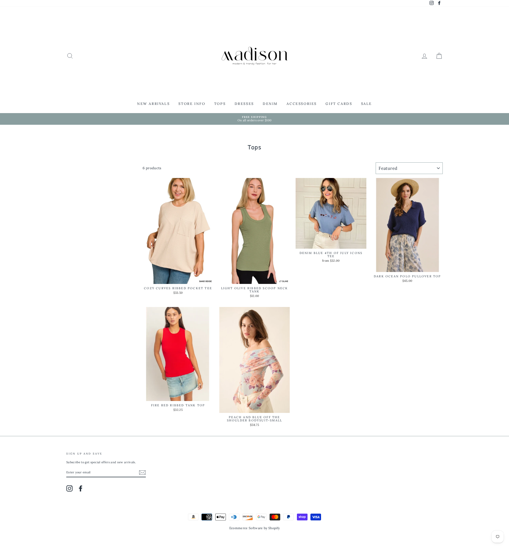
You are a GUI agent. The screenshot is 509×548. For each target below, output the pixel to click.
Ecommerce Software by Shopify (254, 528)
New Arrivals (153, 103)
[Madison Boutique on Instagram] (69, 488)
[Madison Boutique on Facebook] (80, 488)
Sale (366, 103)
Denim (270, 103)
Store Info (191, 103)
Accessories (302, 103)
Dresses (244, 103)
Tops (220, 103)
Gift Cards (339, 103)
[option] (254, 119)
